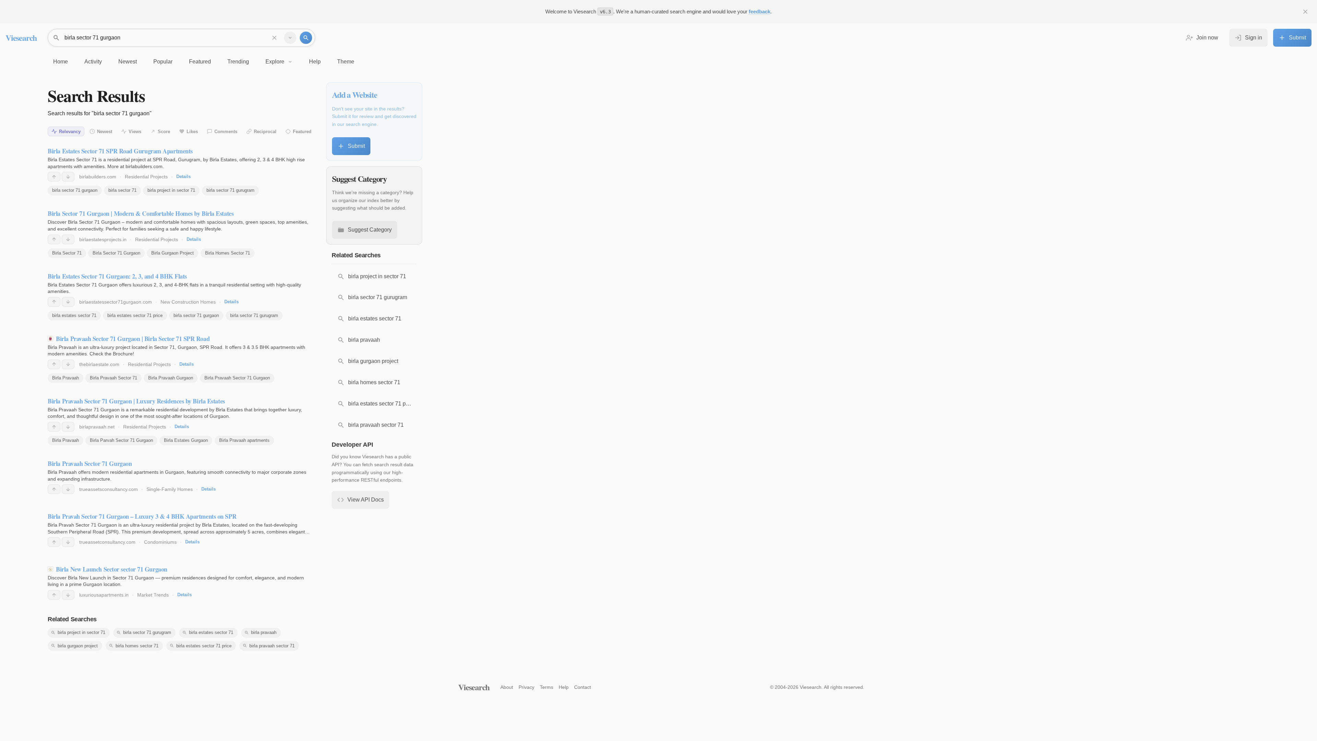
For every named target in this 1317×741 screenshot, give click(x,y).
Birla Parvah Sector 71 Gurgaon (121, 440)
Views (135, 131)
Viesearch (21, 38)
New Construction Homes (188, 302)
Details (183, 176)
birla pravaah (263, 632)
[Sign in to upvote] (54, 176)
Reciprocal (265, 131)
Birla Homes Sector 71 (227, 253)
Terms (546, 687)
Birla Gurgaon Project (172, 253)
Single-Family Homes (169, 489)
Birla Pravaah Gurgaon (170, 377)
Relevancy (70, 131)
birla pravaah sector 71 (272, 645)
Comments (225, 131)
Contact (582, 687)
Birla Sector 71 (67, 253)
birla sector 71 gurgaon (74, 190)
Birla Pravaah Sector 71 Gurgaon (237, 377)
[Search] (306, 38)
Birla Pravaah (65, 377)
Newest (104, 131)
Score (164, 131)
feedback (759, 11)
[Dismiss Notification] (1305, 11)
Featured (302, 131)
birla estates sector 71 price (135, 315)
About (506, 687)
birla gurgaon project (78, 645)
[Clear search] (274, 38)
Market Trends (153, 595)
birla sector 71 (122, 190)
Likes (192, 131)
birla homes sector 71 (137, 645)
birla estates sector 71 (74, 315)
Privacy (526, 687)
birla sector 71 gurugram (230, 190)
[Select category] (290, 38)
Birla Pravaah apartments (244, 440)
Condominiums (160, 542)
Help (564, 687)
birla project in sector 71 (171, 190)
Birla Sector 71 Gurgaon (116, 253)
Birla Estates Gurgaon (186, 440)
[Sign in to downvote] (68, 176)
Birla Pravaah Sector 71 (113, 377)
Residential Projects (146, 176)
